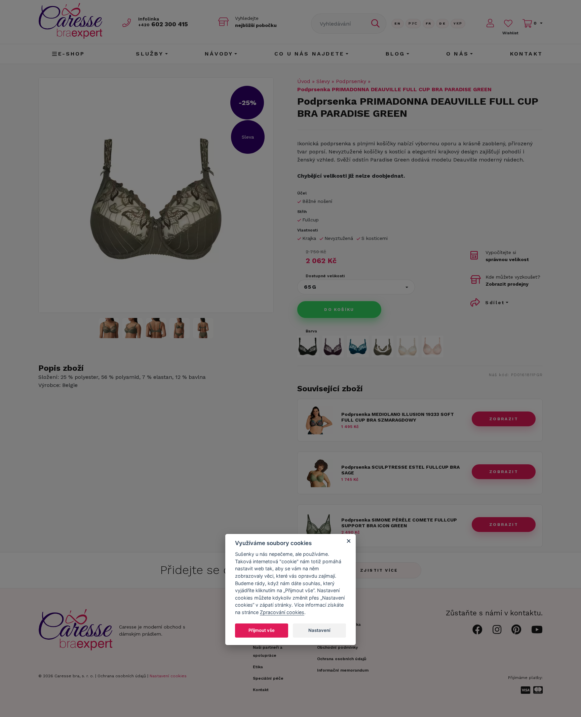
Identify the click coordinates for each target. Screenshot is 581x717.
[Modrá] (357, 346)
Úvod (303, 81)
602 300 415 (163, 24)
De (442, 23)
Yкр (458, 23)
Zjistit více (379, 570)
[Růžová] (432, 346)
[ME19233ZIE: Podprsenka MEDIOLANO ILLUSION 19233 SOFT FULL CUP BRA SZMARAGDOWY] (318, 432)
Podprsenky (351, 81)
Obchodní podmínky (337, 647)
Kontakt (526, 53)
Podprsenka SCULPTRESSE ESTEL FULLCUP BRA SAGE (400, 469)
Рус (413, 23)
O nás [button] (457, 53)
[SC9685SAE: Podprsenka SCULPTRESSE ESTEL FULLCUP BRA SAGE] (318, 485)
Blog (395, 53)
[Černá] (308, 346)
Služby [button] (149, 53)
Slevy (323, 81)
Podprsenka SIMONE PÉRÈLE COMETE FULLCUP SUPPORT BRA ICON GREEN (399, 522)
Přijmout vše (261, 630)
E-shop (71, 53)
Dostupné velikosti (325, 276)
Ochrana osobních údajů (122, 676)
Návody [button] (219, 53)
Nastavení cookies (168, 676)
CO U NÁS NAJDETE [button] (309, 53)
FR (429, 23)
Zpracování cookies (282, 612)
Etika (258, 667)
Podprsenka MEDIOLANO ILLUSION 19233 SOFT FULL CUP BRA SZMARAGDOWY (397, 417)
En (397, 23)
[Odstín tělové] (407, 346)
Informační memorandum (343, 670)
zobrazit (503, 419)
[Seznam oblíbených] (508, 23)
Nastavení (319, 630)
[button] (356, 287)
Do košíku (339, 309)
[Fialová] (332, 346)
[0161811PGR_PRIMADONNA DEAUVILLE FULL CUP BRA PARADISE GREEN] (156, 195)
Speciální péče (268, 678)
